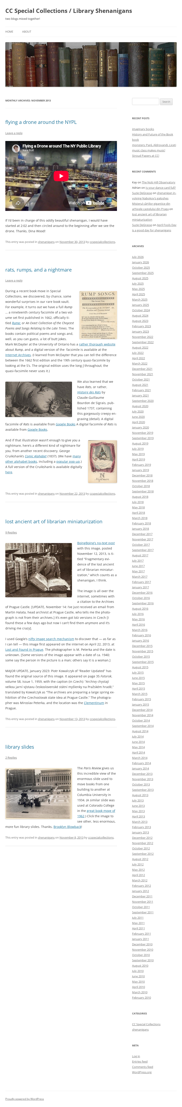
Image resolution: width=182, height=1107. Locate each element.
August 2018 (140, 497)
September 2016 (143, 603)
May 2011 (138, 923)
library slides (19, 746)
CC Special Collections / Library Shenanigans (68, 11)
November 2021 (142, 374)
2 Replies (11, 758)
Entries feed (140, 1061)
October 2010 (141, 955)
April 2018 (138, 513)
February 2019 (141, 465)
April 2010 (138, 987)
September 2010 (143, 960)
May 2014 (138, 747)
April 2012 (138, 875)
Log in (136, 1056)
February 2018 (141, 523)
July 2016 (138, 614)
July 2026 (138, 257)
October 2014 (141, 720)
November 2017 (142, 539)
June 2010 (138, 976)
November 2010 (142, 950)
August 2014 (140, 731)
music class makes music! (148, 150)
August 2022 (140, 347)
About (26, 32)
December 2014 (142, 710)
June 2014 (138, 742)
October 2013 (141, 784)
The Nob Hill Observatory (158, 182)
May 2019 (138, 454)
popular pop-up (68, 461)
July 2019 (138, 449)
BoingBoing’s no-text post (96, 543)
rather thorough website (97, 344)
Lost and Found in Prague (24, 649)
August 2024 (140, 315)
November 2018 (142, 481)
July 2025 (138, 284)
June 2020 (138, 417)
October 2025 (141, 268)
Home (9, 32)
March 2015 (139, 694)
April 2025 (138, 294)
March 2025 (139, 300)
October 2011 (141, 907)
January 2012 (140, 891)
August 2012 (140, 859)
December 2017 (142, 534)
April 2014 (138, 752)
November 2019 (142, 433)
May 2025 (138, 289)
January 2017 (140, 587)
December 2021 (142, 369)
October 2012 (141, 848)
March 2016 (139, 630)
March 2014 (139, 758)
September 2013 (143, 790)
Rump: (16, 323)
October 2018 (141, 486)
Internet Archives (18, 355)
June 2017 (138, 566)
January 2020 (140, 427)
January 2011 (140, 939)
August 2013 (140, 795)
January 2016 (140, 641)
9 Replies (11, 532)
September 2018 (143, 491)
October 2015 (141, 657)
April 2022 (138, 358)
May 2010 (138, 982)
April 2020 (138, 422)
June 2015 (138, 678)
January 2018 (140, 529)
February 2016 (141, 635)
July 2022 (138, 353)
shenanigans (46, 242)
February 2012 (141, 886)
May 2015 (138, 683)
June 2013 (138, 806)
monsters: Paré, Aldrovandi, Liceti (154, 145)
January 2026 (140, 262)
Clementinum (94, 703)
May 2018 (138, 507)
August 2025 (140, 278)
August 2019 (140, 443)
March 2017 (139, 577)
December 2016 (142, 593)
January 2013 (140, 832)
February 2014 (141, 763)
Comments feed (142, 1067)
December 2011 (142, 896)
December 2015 (142, 646)
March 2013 (139, 822)
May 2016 (138, 619)
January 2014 (140, 768)
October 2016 (141, 598)
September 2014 (143, 726)
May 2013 (138, 811)
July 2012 (138, 864)
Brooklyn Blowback (67, 827)
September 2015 (143, 662)
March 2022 (139, 363)
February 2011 (141, 934)
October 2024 (141, 310)
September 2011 (143, 912)
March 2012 (139, 880)
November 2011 (142, 902)
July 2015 (138, 673)
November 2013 (142, 779)
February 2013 (141, 827)
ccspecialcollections (102, 242)
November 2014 (142, 715)
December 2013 (142, 774)
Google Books (65, 424)
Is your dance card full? (161, 188)
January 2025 (140, 305)
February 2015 (141, 699)
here (8, 472)
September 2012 (143, 854)
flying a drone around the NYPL (41, 122)
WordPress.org (142, 1072)
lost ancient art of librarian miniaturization (54, 521)
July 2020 (138, 411)
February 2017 (141, 582)
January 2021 (140, 395)
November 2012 (142, 843)
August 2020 (140, 406)
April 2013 (138, 816)
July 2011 (138, 918)
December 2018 (142, 475)
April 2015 (138, 688)
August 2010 (140, 966)
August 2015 (140, 667)
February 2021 (141, 390)
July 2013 (138, 800)
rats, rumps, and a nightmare (38, 269)
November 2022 (142, 337)
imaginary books (143, 129)
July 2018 (138, 502)
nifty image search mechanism (51, 639)
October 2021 (141, 379)
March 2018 (139, 518)
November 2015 (142, 651)
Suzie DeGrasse (142, 193)
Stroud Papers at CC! (145, 156)
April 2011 (138, 928)
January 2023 (140, 331)
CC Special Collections (146, 1024)
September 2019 (143, 438)
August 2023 (140, 321)
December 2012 (142, 838)
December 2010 (142, 944)
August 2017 (140, 555)
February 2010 (141, 998)
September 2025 (143, 273)
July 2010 (138, 971)
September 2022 (143, 342)
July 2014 (138, 736)
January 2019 (140, 470)
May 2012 (138, 870)
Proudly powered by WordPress (24, 1099)
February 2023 (141, 326)
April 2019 (138, 459)
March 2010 (139, 992)
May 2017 (138, 571)
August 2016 (140, 609)
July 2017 (138, 561)
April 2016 (138, 625)
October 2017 (141, 545)
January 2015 (140, 704)
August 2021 (140, 385)
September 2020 (143, 401)
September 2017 (143, 550)
